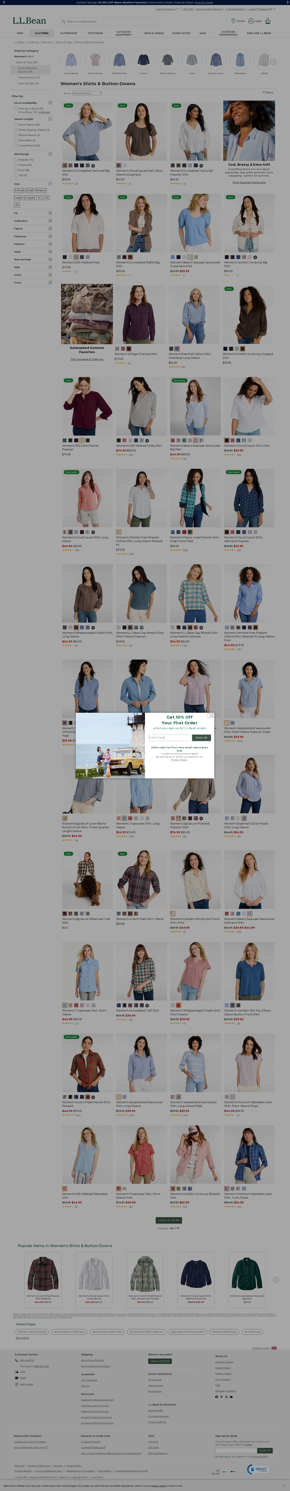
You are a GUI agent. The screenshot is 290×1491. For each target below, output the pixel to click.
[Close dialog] (210, 715)
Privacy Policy (179, 759)
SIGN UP (201, 737)
